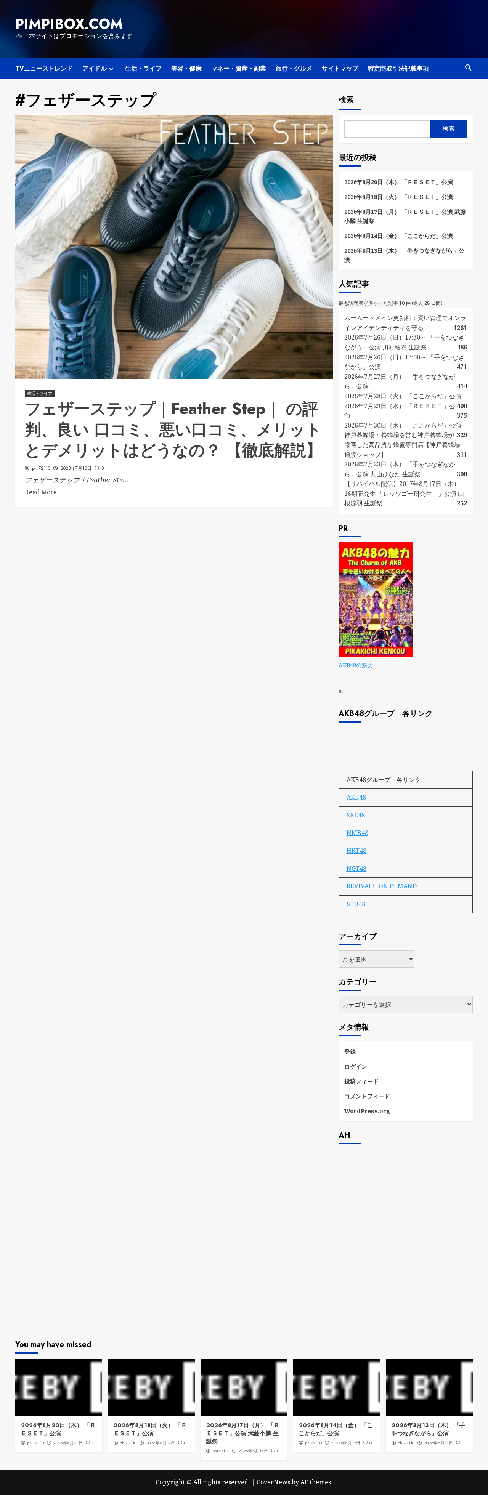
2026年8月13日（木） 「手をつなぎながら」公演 (404, 255)
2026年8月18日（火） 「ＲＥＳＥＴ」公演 (398, 196)
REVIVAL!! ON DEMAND (382, 886)
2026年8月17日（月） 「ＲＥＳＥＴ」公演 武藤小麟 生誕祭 (405, 216)
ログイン (355, 1066)
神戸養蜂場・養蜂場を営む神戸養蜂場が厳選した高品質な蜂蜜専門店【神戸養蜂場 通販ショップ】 (402, 444)
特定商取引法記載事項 (398, 68)
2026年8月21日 (68, 1443)
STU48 (356, 904)
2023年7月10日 (76, 468)
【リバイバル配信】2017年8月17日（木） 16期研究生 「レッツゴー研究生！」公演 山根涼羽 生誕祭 (404, 493)
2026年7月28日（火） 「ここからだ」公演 (402, 396)
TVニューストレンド (44, 68)
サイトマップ (340, 68)
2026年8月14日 (438, 1443)
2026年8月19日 (160, 1443)
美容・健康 (186, 68)
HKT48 (356, 850)
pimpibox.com (69, 24)
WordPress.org (367, 1111)
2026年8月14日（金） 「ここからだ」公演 (398, 235)
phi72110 (41, 468)
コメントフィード (367, 1096)
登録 (350, 1051)
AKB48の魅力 (356, 665)
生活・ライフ (143, 68)
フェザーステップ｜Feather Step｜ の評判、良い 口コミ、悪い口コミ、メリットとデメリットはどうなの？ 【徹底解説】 (173, 429)
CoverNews (273, 1482)
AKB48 (356, 797)
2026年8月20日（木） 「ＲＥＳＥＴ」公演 (398, 182)
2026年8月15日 (345, 1443)
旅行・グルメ (294, 68)
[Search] (468, 67)
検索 (346, 99)
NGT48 (356, 868)
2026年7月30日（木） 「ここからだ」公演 (402, 425)
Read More (41, 492)
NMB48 (357, 832)
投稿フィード (361, 1081)
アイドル (94, 68)
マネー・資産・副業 (238, 68)
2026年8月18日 (253, 1451)
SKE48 (356, 815)
